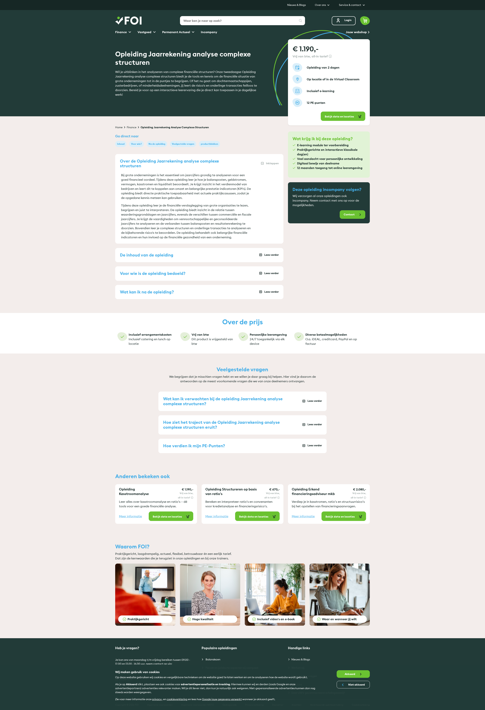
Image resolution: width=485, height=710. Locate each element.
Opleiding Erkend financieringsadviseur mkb (313, 491)
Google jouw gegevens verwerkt (222, 699)
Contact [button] (349, 214)
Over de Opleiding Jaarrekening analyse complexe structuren (169, 163)
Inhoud (120, 143)
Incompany (209, 32)
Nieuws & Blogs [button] (296, 5)
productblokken (209, 143)
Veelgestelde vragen (183, 143)
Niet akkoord (356, 684)
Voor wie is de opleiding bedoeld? (152, 273)
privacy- (157, 699)
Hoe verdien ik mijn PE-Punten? (194, 445)
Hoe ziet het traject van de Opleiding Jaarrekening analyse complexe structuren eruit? (221, 425)
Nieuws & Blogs (300, 659)
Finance (121, 32)
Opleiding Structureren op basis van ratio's (231, 491)
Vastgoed (145, 32)
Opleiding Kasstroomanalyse (134, 491)
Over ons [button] (320, 5)
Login (347, 20)
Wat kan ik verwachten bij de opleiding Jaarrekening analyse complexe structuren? (223, 401)
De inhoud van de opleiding (146, 255)
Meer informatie (130, 516)
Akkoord (350, 674)
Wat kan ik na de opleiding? (147, 292)
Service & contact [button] (350, 5)
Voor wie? (136, 143)
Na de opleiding (157, 143)
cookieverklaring (177, 699)
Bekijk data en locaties (339, 116)
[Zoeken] (300, 20)
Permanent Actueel (176, 32)
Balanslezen (212, 659)
